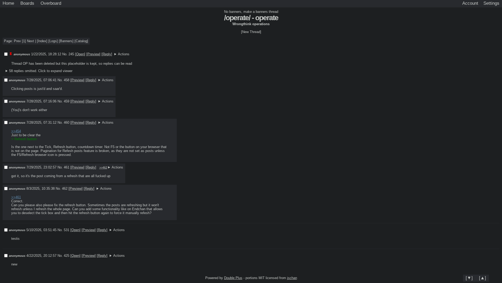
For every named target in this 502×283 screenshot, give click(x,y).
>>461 (16, 197)
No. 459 (64, 101)
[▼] (469, 277)
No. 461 (64, 167)
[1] (24, 41)
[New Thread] (251, 32)
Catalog (81, 41)
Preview (93, 54)
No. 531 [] (69, 230)
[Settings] (491, 3)
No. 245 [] (73, 54)
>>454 (16, 131)
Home (8, 3)
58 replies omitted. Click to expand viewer (40, 71)
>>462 (103, 167)
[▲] (482, 277)
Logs (53, 41)
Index (42, 41)
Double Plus (233, 278)
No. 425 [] (69, 256)
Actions (123, 54)
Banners (66, 41)
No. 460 (64, 122)
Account (470, 3)
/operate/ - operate (251, 18)
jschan (292, 278)
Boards (27, 3)
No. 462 (62, 189)
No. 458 (64, 80)
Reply (106, 54)
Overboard (51, 3)
